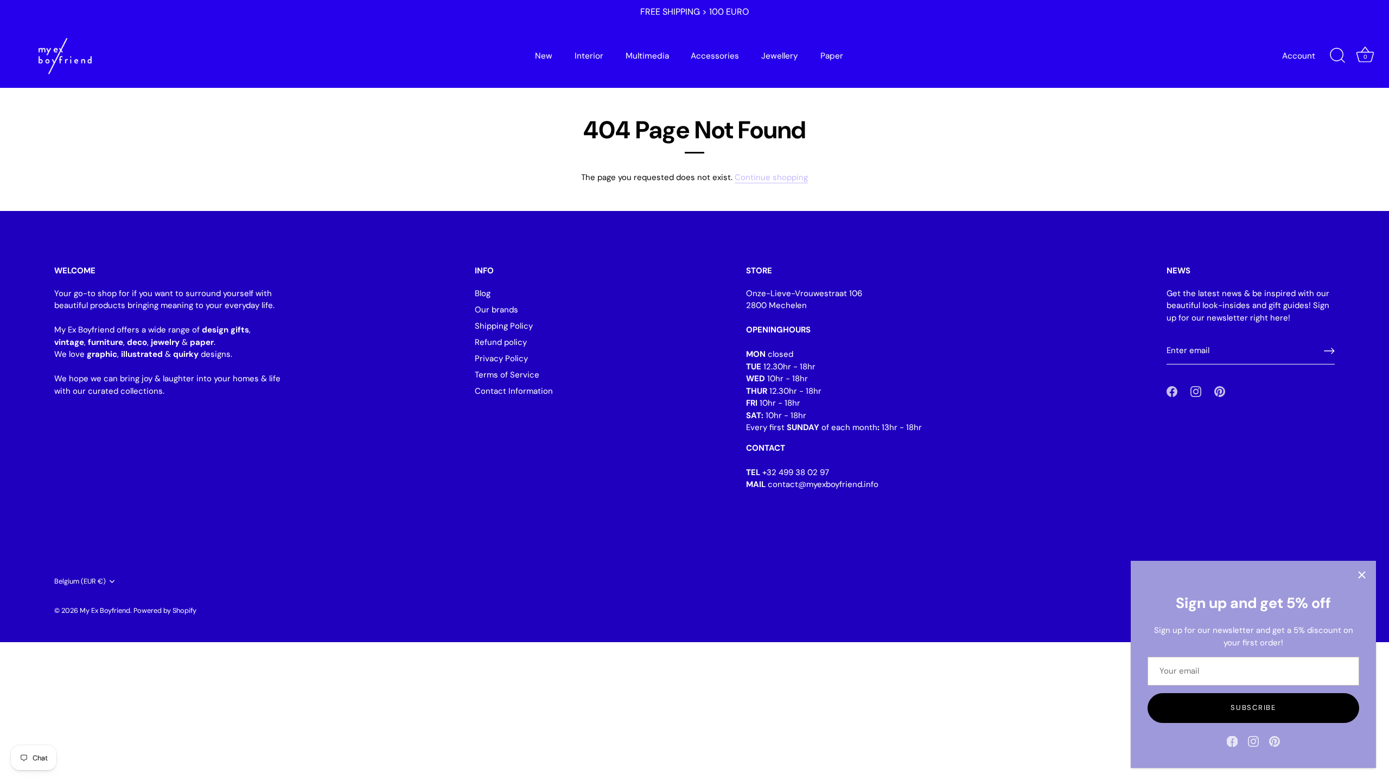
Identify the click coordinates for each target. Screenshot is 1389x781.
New (543, 55)
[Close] (1362, 575)
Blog (482, 293)
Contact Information (514, 391)
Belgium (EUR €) (80, 581)
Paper (831, 55)
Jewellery (779, 55)
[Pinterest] (1274, 740)
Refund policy (501, 342)
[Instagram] (1253, 740)
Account (1298, 55)
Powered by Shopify (164, 610)
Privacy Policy (501, 358)
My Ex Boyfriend (105, 610)
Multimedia (647, 55)
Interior (589, 55)
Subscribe (1253, 707)
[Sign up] (1329, 350)
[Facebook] (1232, 740)
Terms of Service (507, 374)
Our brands (496, 309)
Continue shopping (771, 177)
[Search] (1337, 56)
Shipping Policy (504, 326)
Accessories (715, 55)
